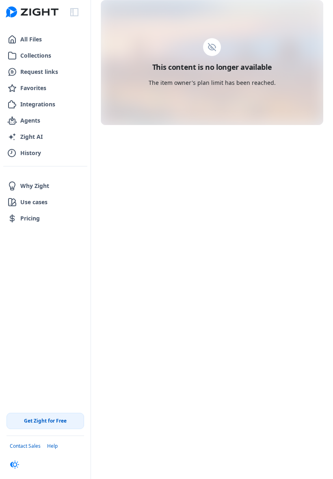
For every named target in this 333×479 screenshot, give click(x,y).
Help (52, 445)
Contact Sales (25, 445)
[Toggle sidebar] (74, 12)
